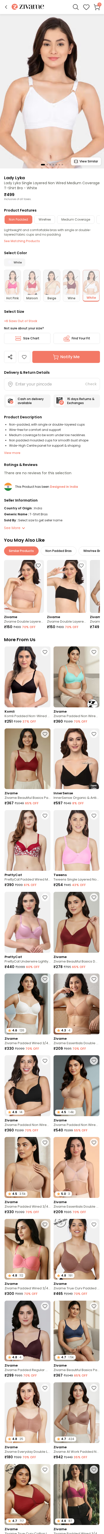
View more (12, 453)
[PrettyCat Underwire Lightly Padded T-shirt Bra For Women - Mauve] (27, 922)
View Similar (89, 161)
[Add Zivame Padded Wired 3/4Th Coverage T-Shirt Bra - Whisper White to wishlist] (45, 979)
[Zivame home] (28, 7)
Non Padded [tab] (18, 219)
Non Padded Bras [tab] (58, 551)
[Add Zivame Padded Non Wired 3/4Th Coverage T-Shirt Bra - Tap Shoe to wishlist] (45, 1061)
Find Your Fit (81, 338)
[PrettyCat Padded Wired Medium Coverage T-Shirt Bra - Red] (27, 840)
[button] (6, 7)
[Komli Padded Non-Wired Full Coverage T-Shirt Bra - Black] (27, 676)
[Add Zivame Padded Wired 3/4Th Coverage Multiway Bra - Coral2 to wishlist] (45, 1224)
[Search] (76, 7)
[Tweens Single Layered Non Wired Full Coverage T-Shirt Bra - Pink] (76, 840)
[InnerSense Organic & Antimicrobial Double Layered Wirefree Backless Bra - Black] (76, 758)
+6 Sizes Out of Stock (20, 321)
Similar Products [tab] (21, 551)
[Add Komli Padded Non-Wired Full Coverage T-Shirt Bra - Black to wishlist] (45, 652)
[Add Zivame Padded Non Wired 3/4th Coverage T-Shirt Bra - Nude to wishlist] (94, 1061)
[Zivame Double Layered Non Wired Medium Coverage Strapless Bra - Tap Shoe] (67, 586)
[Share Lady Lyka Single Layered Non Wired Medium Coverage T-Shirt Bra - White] (10, 357)
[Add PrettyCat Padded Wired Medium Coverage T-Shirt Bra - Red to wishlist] (45, 816)
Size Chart (31, 338)
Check (91, 384)
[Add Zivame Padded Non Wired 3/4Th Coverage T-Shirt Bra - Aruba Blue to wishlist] (94, 652)
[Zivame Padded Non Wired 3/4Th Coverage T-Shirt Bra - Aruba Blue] (76, 676)
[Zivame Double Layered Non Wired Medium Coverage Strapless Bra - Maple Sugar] (24, 586)
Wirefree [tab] (45, 219)
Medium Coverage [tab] (75, 219)
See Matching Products (22, 241)
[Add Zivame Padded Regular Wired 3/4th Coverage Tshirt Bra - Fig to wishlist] (45, 1306)
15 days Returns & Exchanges (80, 401)
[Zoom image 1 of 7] (52, 91)
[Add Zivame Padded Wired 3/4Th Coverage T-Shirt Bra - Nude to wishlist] (45, 1142)
